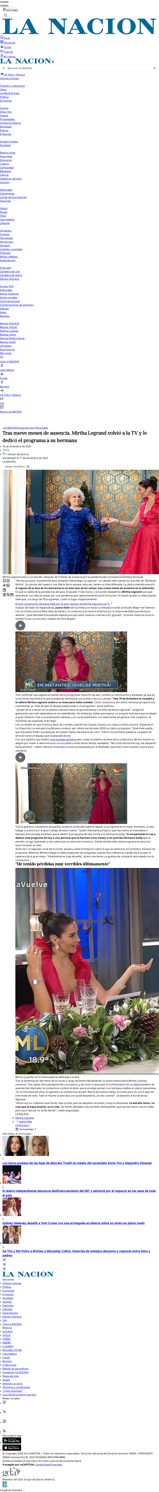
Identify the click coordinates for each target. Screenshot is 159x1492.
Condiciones (42, 1464)
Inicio (7, 38)
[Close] (4, 1260)
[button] (79, 236)
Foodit (7, 47)
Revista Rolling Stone (12, 338)
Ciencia (4, 175)
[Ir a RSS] (4, 1432)
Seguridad (6, 156)
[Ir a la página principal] (79, 33)
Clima (3, 89)
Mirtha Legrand (24, 1118)
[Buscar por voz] (154, 68)
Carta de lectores (10, 301)
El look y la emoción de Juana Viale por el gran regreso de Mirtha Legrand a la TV (62, 604)
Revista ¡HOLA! (8, 327)
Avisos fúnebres (9, 294)
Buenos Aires (7, 152)
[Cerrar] (53, 62)
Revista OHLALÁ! (9, 323)
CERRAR (4, 2)
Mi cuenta (9, 56)
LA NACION (9, 428)
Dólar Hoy (6, 112)
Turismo (5, 234)
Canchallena (7, 219)
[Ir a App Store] (11, 1449)
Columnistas (7, 193)
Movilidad (5, 126)
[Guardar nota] (4, 581)
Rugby (3, 212)
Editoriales (6, 190)
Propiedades (7, 119)
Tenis (3, 216)
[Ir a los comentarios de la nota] (8, 581)
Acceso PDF (7, 286)
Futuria (4, 108)
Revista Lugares (9, 331)
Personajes (41, 428)
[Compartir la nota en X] (8, 595)
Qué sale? (5, 268)
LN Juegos (6, 230)
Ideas (3, 312)
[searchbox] (78, 68)
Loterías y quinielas (11, 249)
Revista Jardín (8, 342)
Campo (4, 115)
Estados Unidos (9, 141)
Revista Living (8, 334)
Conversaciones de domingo (17, 305)
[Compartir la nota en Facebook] (4, 595)
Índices (4, 130)
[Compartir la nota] (4, 585)
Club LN (8, 52)
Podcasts (5, 253)
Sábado (4, 308)
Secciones (9, 42)
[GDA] (11, 1475)
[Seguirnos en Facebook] (4, 1403)
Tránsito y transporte (12, 86)
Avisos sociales (8, 297)
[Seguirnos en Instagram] (4, 1422)
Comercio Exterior (10, 123)
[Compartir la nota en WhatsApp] (8, 585)
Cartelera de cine (10, 271)
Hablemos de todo (11, 178)
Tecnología (6, 238)
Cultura (4, 164)
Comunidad (7, 167)
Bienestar (5, 171)
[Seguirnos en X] (4, 1412)
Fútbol (3, 208)
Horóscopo (6, 242)
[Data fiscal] (4, 1486)
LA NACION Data (9, 93)
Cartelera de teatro (11, 275)
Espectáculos (25, 428)
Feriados (5, 245)
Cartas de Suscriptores (13, 197)
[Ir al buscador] (5, 15)
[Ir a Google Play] (11, 1442)
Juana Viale (25, 1121)
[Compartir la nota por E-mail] (12, 595)
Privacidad (56, 1464)
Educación (6, 160)
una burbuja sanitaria (63, 739)
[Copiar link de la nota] (4, 590)
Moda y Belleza (9, 256)
